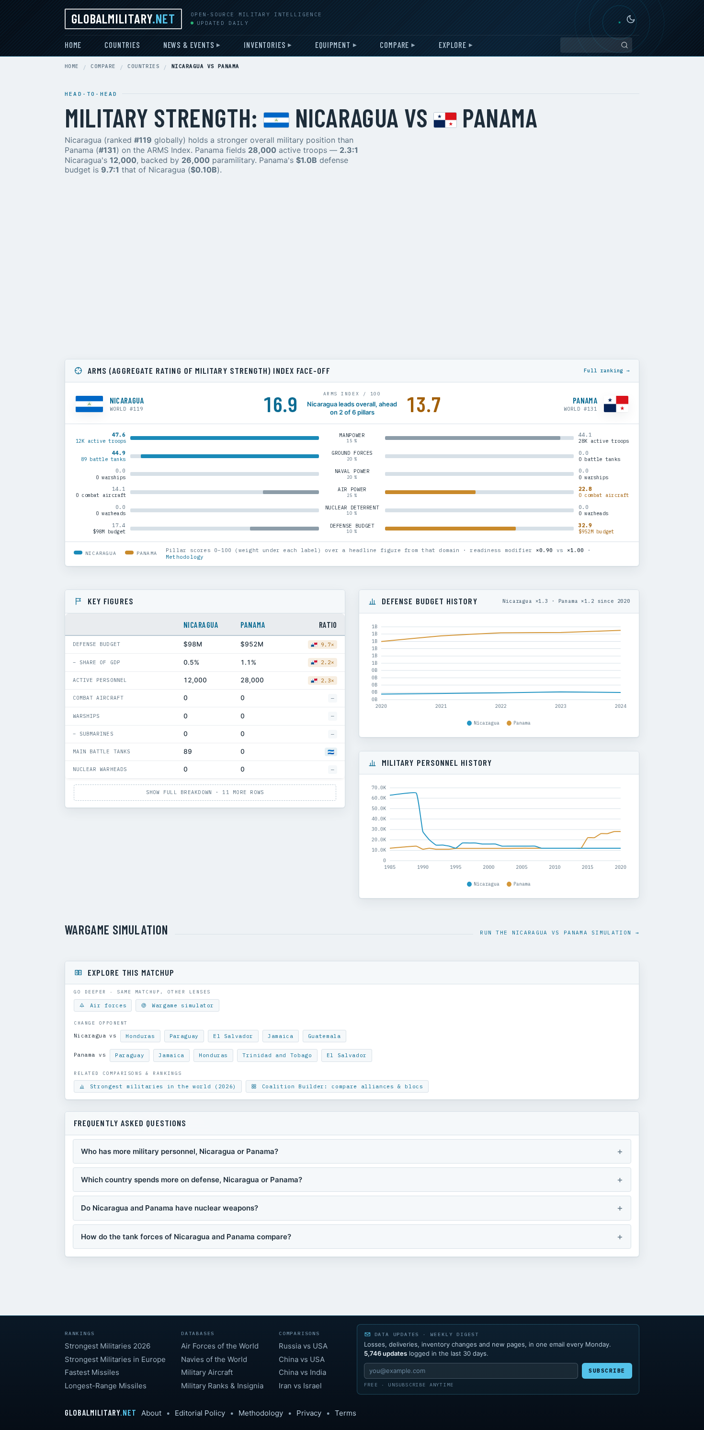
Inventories (264, 44)
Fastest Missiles (92, 1372)
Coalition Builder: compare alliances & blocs (340, 1086)
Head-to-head (91, 94)
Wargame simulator (181, 1005)
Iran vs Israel (300, 1385)
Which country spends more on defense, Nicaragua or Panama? (191, 1179)
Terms (345, 1413)
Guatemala (324, 1036)
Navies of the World (214, 1359)
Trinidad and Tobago (277, 1055)
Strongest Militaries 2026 (107, 1345)
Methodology (185, 557)
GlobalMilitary (123, 18)
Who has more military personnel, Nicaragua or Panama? (179, 1151)
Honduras (140, 1036)
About (151, 1413)
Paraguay (184, 1036)
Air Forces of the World (220, 1345)
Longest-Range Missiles (106, 1385)
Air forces (106, 1005)
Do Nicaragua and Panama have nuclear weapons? (169, 1207)
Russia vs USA (303, 1345)
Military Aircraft (207, 1372)
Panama (252, 624)
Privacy (308, 1413)
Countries (122, 44)
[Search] (624, 45)
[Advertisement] (352, 269)
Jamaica (281, 1036)
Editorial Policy (200, 1413)
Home (73, 44)
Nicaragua (200, 624)
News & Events (189, 44)
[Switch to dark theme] (630, 19)
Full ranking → (607, 370)
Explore (452, 44)
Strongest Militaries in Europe (115, 1359)
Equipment (332, 44)
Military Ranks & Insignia (222, 1385)
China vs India (302, 1372)
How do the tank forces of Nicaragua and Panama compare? (186, 1236)
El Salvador (233, 1036)
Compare (394, 44)
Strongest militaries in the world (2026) (161, 1086)
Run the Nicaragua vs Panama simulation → (559, 932)
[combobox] (596, 45)
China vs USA (302, 1359)
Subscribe (607, 1370)
